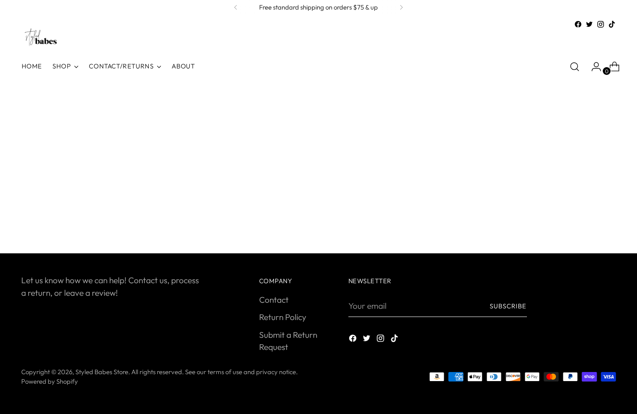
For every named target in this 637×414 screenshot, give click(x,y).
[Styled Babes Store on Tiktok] (612, 24)
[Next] (401, 7)
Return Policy (282, 317)
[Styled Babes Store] (40, 38)
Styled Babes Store (101, 372)
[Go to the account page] (592, 66)
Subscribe (508, 306)
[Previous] (235, 7)
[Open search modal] (574, 66)
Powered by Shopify (49, 381)
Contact (274, 299)
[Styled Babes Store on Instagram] (600, 24)
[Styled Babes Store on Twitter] (589, 24)
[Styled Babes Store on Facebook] (578, 24)
